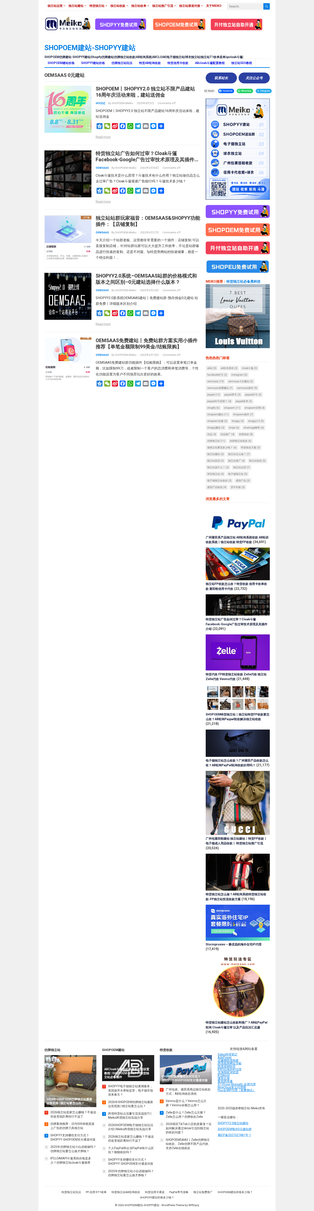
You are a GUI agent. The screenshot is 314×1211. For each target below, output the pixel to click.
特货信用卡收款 (177, 63)
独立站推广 (236, 460)
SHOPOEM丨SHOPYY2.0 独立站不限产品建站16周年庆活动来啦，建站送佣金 (145, 92)
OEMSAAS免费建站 (220, 388)
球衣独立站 (215, 473)
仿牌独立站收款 (240, 440)
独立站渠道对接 (189, 5)
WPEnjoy (193, 1205)
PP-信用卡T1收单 (96, 1192)
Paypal (213, 394)
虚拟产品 (243, 480)
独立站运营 (55, 5)
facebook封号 (217, 374)
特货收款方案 (250, 447)
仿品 (211, 434)
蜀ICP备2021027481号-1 (234, 1135)
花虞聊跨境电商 (228, 1060)
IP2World (224, 1075)
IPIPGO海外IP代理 (229, 1069)
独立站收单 (138, 5)
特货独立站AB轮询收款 (126, 1192)
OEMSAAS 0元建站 (240, 381)
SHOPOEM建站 (218, 414)
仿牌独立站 (216, 440)
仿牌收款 (246, 434)
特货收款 (166, 1050)
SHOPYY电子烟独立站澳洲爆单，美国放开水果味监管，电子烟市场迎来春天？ (130, 1090)
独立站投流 (215, 460)
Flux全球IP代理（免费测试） (236, 1090)
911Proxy (224, 1084)
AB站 (211, 368)
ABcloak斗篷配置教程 (210, 63)
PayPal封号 (253, 394)
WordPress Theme (172, 1205)
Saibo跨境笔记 (227, 1054)
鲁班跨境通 (225, 1081)
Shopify (213, 407)
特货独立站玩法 (71, 1192)
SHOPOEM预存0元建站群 (235, 1129)
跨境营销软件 (227, 1066)
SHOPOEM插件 (243, 414)
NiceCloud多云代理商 (232, 1087)
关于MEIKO (214, 5)
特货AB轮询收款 (150, 63)
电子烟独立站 (237, 473)
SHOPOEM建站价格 (61, 63)
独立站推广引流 (162, 5)
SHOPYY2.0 (256, 421)
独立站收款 (117, 5)
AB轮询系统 (229, 368)
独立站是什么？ (218, 467)
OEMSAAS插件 (247, 388)
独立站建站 (76, 5)
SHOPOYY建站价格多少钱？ (157, 1197)
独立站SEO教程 (241, 63)
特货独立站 (97, 5)
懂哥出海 (224, 1078)
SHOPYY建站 (215, 427)
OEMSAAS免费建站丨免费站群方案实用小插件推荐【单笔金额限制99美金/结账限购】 (147, 343)
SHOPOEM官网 (255, 407)
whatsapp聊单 (254, 427)
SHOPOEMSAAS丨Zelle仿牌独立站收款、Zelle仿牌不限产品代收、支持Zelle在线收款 (188, 1144)
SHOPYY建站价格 (93, 63)
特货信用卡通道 (154, 1192)
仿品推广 (227, 434)
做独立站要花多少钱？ (222, 447)
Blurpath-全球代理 (243, 1084)
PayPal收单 (244, 401)
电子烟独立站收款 (219, 480)
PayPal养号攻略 (178, 1192)
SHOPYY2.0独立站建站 (233, 1123)
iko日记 (100, 103)
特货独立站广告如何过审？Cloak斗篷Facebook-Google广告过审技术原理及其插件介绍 (147, 159)
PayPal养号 (232, 394)
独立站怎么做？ (239, 454)
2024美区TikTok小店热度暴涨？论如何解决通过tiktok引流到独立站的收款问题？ (188, 1128)
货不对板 (238, 487)
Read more (103, 137)
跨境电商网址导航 (230, 1063)
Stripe (234, 427)
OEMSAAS (102, 167)
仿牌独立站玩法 (122, 63)
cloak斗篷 (249, 368)
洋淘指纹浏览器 (228, 1072)
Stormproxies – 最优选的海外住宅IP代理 (233, 944)
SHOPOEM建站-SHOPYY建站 (90, 47)
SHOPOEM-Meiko (122, 103)
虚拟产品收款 (216, 487)
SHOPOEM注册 (217, 421)
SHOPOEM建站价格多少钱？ (235, 1192)
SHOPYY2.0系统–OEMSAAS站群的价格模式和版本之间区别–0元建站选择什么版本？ (146, 279)
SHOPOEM (232, 407)
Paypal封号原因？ (219, 401)
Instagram (239, 374)
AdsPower (225, 1057)
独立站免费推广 (203, 1192)
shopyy (238, 421)
